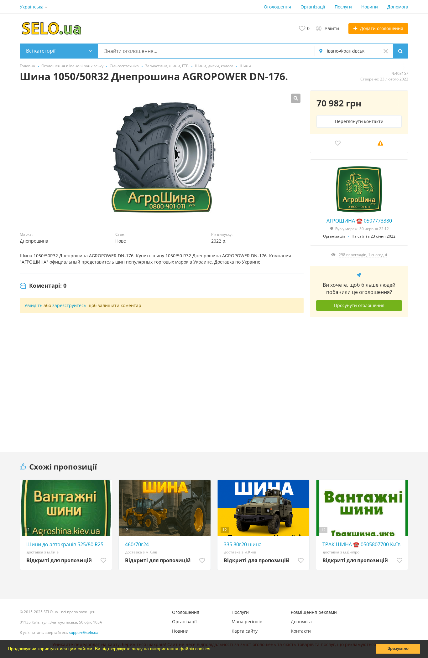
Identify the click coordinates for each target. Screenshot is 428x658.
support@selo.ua (83, 632)
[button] (212, 649)
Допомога (397, 7)
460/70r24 (137, 544)
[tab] (43, 286)
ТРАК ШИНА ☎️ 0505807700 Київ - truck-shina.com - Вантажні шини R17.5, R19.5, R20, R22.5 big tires (363, 544)
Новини (369, 7)
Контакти (301, 631)
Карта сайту (245, 631)
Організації (312, 7)
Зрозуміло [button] (398, 648)
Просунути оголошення (359, 305)
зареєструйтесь (69, 305)
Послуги (343, 7)
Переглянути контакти (359, 121)
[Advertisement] (359, 379)
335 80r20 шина (243, 544)
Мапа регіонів (247, 622)
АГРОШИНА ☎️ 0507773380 (359, 220)
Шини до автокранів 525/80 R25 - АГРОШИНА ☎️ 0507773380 (67, 544)
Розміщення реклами (314, 612)
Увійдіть (33, 305)
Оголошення (277, 7)
